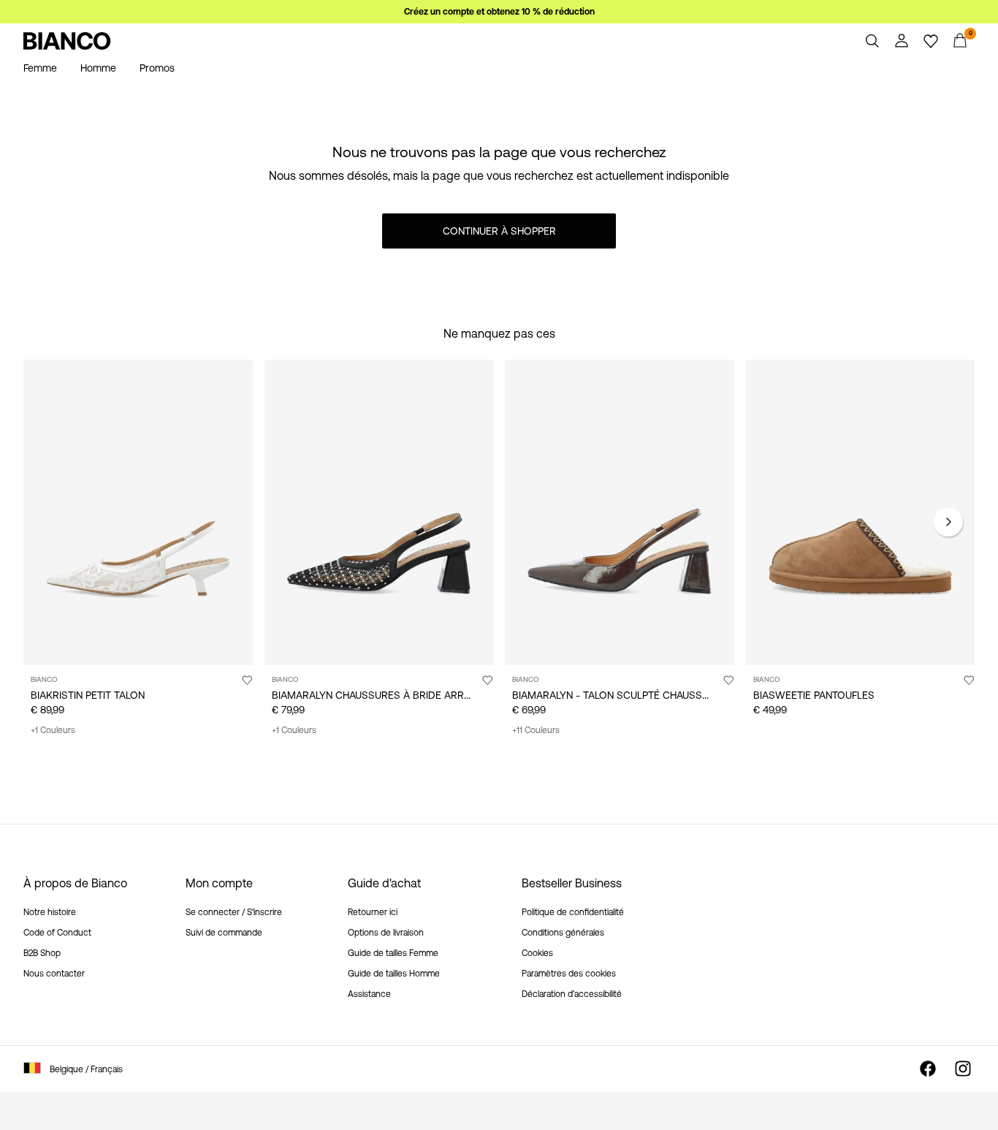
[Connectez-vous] (901, 41)
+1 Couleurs (53, 730)
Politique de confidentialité (573, 912)
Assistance (369, 994)
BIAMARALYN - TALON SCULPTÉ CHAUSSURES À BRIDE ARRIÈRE (662, 695)
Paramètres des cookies (569, 973)
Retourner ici (372, 912)
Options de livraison (386, 933)
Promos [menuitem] (157, 68)
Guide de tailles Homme (394, 973)
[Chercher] (872, 41)
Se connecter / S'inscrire (234, 912)
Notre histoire (49, 912)
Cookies (537, 953)
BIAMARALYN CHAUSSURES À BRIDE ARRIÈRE (378, 695)
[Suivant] (948, 521)
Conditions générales (563, 933)
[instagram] (963, 1068)
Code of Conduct (57, 933)
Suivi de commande (224, 933)
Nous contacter (54, 973)
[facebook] (928, 1068)
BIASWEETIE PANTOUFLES (814, 695)
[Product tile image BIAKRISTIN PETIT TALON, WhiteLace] (138, 512)
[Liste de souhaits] (930, 41)
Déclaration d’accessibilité (572, 994)
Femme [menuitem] (40, 68)
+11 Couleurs (536, 730)
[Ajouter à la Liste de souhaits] (247, 680)
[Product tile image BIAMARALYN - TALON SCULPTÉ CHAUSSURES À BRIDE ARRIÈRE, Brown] (619, 512)
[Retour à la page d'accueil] (67, 40)
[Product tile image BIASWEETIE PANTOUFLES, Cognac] (860, 512)
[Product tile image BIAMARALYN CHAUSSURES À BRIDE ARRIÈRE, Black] (379, 512)
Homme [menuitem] (98, 68)
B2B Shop (42, 953)
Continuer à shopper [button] (499, 231)
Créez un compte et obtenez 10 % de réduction (499, 12)
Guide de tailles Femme (393, 953)
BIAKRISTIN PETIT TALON (88, 695)
